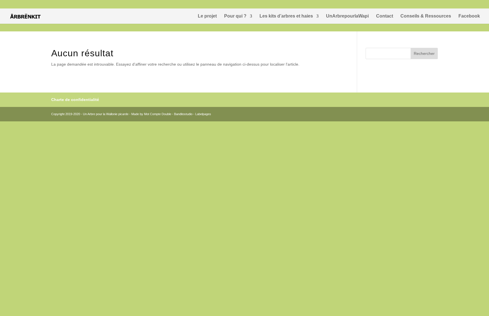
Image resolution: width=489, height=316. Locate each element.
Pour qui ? (235, 16)
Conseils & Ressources (425, 16)
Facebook (469, 16)
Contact (384, 16)
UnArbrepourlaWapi (347, 16)
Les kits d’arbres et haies (286, 16)
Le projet (207, 16)
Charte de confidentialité (75, 99)
